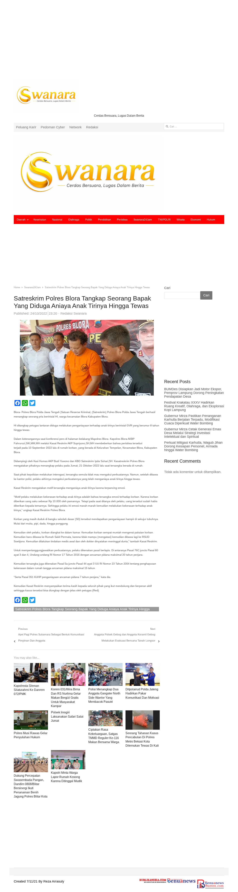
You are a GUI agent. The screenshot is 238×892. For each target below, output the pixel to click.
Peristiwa (122, 219)
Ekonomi (196, 219)
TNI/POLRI (164, 219)
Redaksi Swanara (73, 313)
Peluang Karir (26, 127)
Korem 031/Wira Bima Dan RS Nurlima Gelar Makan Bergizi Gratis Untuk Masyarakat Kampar (66, 698)
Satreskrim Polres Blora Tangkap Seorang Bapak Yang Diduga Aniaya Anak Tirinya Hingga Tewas (82, 609)
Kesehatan (39, 219)
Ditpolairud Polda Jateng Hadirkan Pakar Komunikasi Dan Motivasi (142, 693)
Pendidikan (104, 219)
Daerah (21, 219)
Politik (88, 219)
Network (75, 127)
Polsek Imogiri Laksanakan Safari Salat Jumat (67, 716)
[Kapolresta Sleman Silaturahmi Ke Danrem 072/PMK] (31, 666)
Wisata (181, 219)
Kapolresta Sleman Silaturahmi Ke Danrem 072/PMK (29, 690)
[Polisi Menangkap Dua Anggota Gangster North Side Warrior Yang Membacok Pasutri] (105, 666)
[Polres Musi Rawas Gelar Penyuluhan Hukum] (31, 713)
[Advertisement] (119, 43)
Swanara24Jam (143, 219)
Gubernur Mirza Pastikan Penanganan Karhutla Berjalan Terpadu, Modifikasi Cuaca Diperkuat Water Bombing (192, 419)
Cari (167, 288)
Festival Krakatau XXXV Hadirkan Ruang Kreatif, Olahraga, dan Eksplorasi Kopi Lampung (194, 406)
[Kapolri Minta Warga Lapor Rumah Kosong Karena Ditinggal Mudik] (68, 753)
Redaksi (92, 127)
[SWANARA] (119, 173)
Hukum (211, 219)
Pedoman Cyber (53, 127)
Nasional (57, 219)
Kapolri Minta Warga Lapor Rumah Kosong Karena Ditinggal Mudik (66, 777)
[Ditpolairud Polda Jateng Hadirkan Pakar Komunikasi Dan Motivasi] (143, 666)
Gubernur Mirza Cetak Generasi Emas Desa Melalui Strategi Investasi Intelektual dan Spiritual (192, 432)
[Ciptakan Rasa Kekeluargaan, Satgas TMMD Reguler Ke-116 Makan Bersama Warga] (105, 713)
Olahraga (73, 219)
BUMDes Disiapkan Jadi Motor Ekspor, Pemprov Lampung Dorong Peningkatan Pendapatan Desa (194, 392)
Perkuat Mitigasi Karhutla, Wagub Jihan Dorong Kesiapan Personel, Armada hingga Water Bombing (193, 446)
